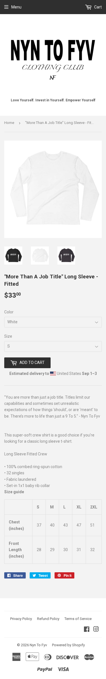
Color (9, 312)
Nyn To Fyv (38, 645)
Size (8, 336)
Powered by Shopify (68, 645)
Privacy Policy (21, 619)
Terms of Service (78, 619)
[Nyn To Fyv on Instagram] (96, 630)
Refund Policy (48, 619)
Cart (97, 7)
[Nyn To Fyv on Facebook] (87, 630)
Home (9, 123)
